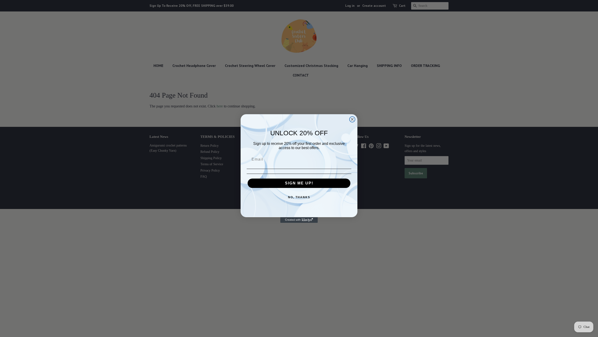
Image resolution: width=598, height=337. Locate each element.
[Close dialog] (352, 119)
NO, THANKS (299, 197)
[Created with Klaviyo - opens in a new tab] (299, 220)
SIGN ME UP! (299, 183)
